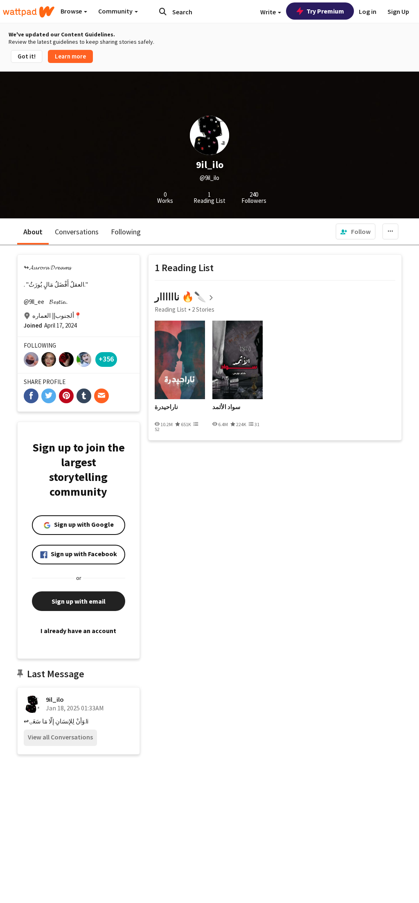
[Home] (28, 12)
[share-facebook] (31, 396)
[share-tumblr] (84, 396)
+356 (106, 359)
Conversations (77, 231)
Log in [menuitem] (367, 11)
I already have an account (78, 631)
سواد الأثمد (226, 407)
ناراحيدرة (166, 407)
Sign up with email (79, 601)
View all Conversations (60, 737)
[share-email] (101, 396)
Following (126, 231)
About (33, 231)
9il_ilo (55, 699)
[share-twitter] (48, 396)
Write (268, 12)
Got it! (27, 56)
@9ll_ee (34, 301)
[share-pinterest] (66, 396)
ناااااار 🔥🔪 (180, 296)
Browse (72, 11)
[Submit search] (163, 11)
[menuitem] (356, 231)
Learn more (70, 56)
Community (116, 11)
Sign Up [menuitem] (398, 11)
